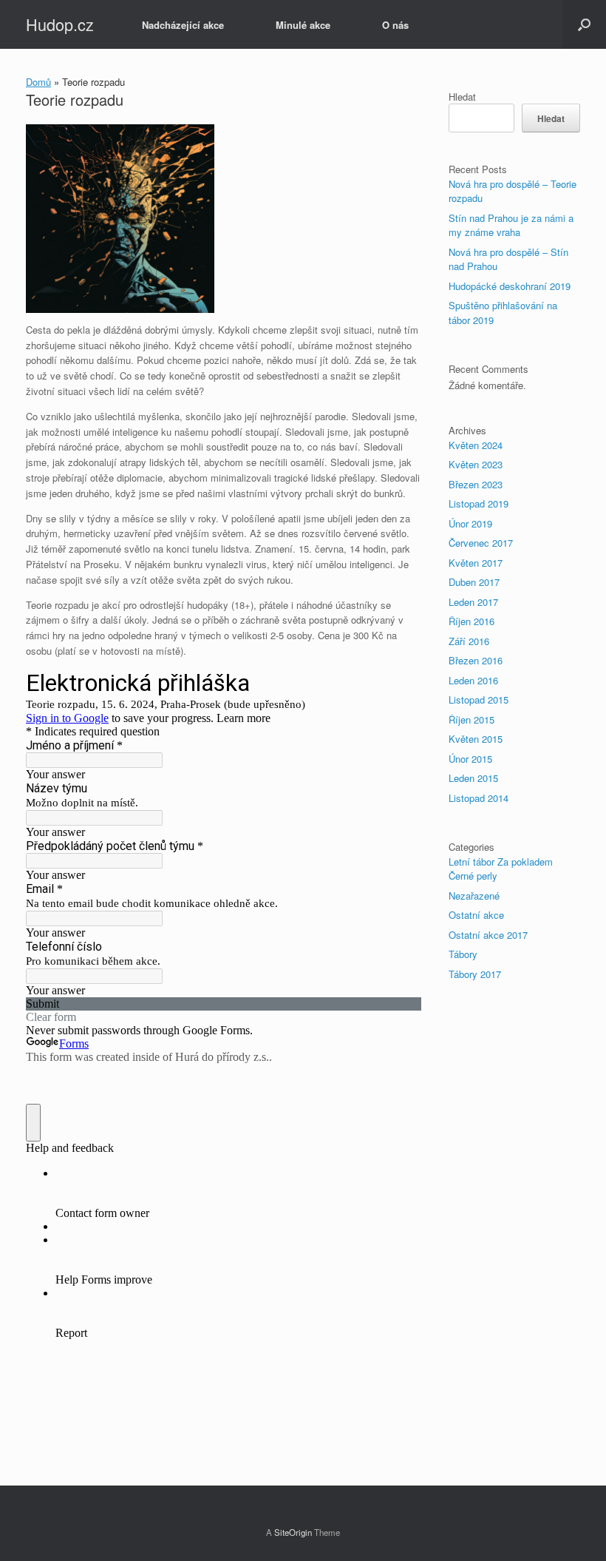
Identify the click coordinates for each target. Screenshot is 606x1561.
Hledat (462, 97)
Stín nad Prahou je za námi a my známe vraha (511, 225)
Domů (38, 82)
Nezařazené (474, 896)
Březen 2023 (476, 484)
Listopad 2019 (478, 503)
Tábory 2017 (475, 974)
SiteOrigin (293, 1532)
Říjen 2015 (471, 719)
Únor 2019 (470, 523)
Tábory (463, 954)
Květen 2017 (476, 563)
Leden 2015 (473, 778)
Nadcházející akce (183, 25)
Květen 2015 (476, 739)
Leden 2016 (473, 680)
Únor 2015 (470, 759)
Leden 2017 (473, 602)
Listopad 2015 (478, 699)
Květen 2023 (476, 464)
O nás (395, 25)
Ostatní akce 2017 (488, 935)
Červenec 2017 (481, 543)
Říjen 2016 (471, 621)
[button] (584, 24)
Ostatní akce (476, 915)
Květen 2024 (476, 445)
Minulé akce (303, 25)
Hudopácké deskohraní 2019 (510, 286)
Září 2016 (469, 641)
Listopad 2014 (478, 798)
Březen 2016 (476, 660)
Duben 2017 (474, 582)
